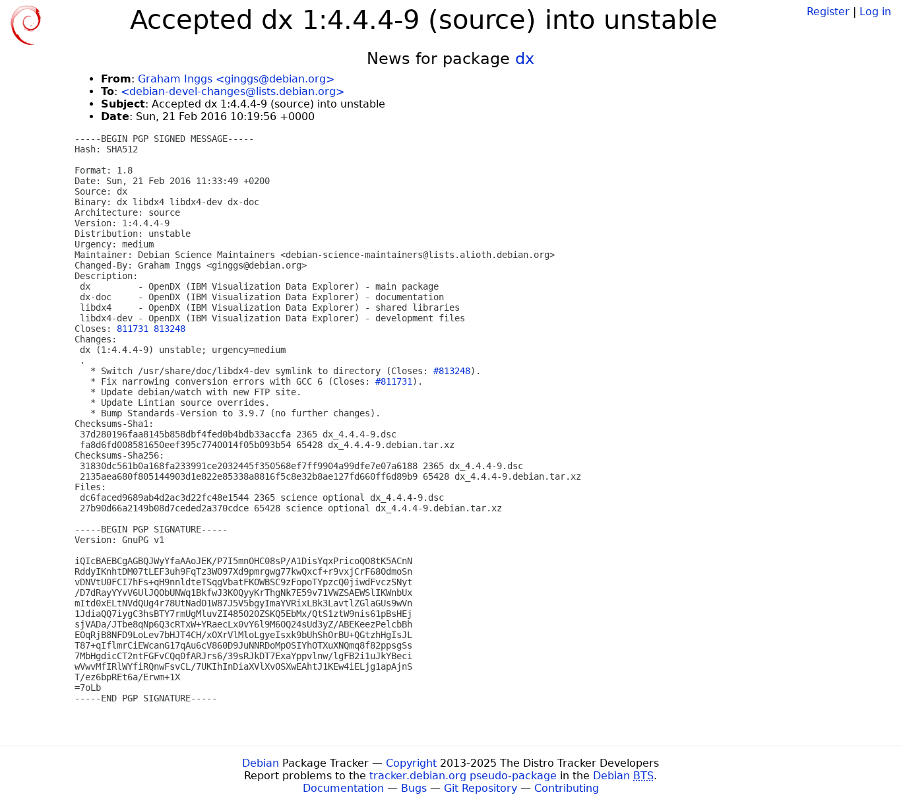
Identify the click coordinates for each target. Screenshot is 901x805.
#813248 (451, 371)
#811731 (393, 381)
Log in (875, 11)
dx (524, 58)
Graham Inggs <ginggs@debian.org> (236, 79)
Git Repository (480, 788)
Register (828, 11)
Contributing (566, 788)
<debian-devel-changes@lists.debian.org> (232, 91)
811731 (132, 328)
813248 (169, 328)
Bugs (414, 788)
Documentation (343, 788)
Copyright (411, 763)
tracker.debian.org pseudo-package (463, 775)
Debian (260, 763)
